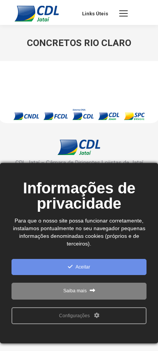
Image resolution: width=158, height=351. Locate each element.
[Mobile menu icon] (123, 13)
